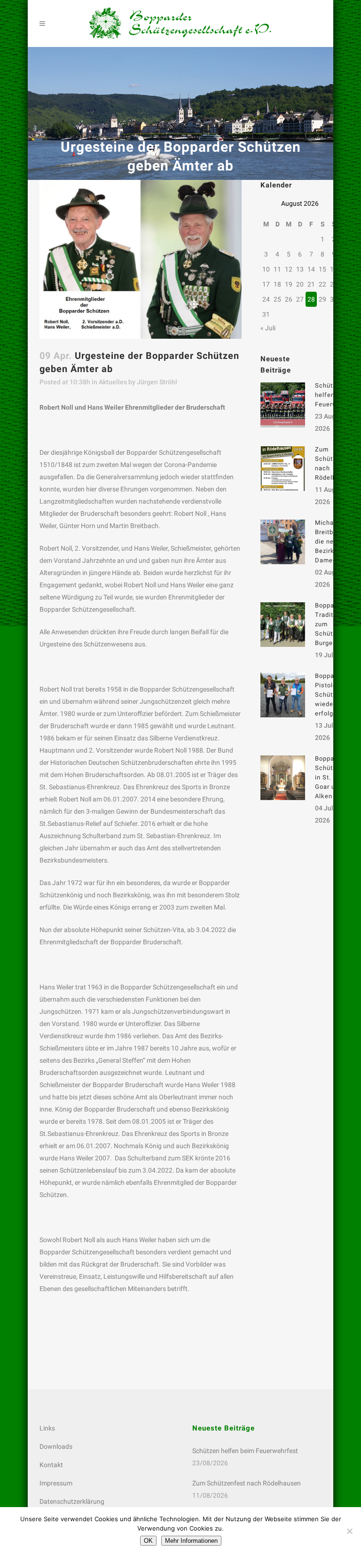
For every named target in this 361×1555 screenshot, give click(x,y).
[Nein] (349, 1531)
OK (148, 1540)
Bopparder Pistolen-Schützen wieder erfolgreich (332, 694)
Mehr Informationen (191, 1540)
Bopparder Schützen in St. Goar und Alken (330, 777)
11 (277, 269)
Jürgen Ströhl (157, 382)
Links (47, 1428)
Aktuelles (113, 382)
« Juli (267, 328)
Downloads (55, 1446)
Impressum (55, 1483)
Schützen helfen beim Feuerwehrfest (245, 1450)
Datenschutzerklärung (71, 1501)
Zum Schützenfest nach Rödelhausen (246, 1483)
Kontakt (51, 1465)
